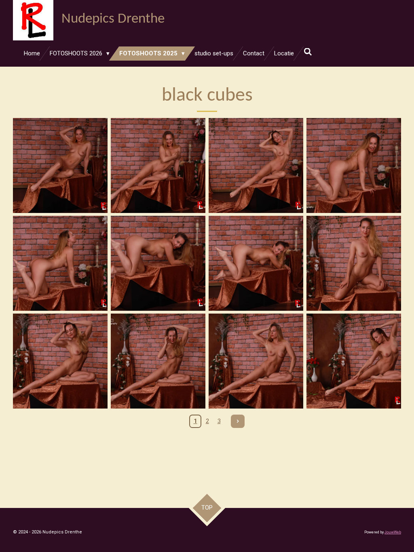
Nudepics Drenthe (113, 19)
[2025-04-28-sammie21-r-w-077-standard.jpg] (256, 361)
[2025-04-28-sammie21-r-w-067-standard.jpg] (60, 263)
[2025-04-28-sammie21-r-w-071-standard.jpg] (256, 263)
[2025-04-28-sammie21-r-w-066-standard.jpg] (354, 166)
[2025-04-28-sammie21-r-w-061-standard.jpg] (60, 166)
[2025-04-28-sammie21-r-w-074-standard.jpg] (60, 361)
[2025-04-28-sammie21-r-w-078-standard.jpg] (354, 361)
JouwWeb (392, 532)
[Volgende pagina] (238, 421)
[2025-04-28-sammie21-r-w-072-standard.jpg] (354, 263)
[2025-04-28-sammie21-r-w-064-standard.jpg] (256, 166)
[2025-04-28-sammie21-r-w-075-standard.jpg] (158, 361)
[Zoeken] (308, 52)
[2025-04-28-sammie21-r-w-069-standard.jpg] (158, 263)
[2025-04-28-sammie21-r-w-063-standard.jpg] (158, 166)
